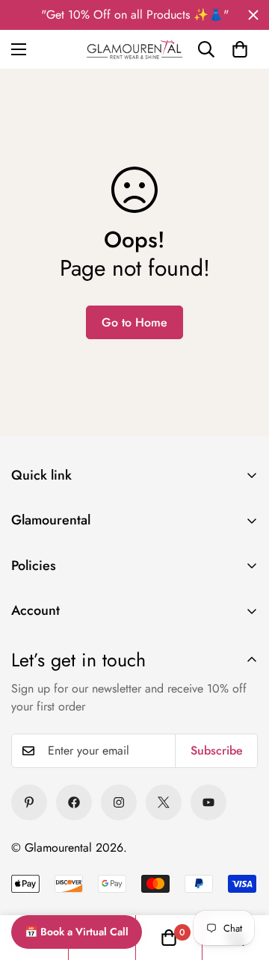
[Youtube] (208, 802)
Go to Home (134, 322)
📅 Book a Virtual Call (77, 931)
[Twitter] (164, 802)
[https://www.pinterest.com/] (29, 802)
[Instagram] (119, 802)
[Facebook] (74, 802)
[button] (240, 49)
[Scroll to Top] (239, 852)
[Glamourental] (135, 49)
